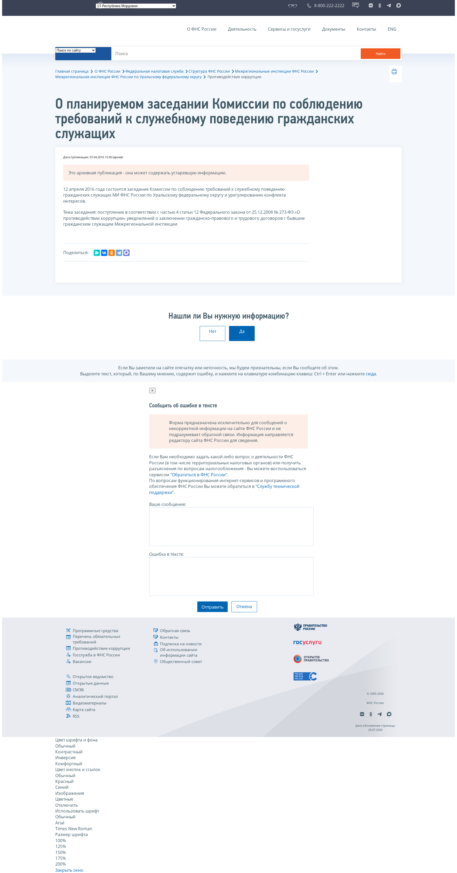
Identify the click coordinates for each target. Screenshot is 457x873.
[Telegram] (119, 253)
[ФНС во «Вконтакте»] (371, 6)
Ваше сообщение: (167, 504)
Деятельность (242, 29)
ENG (392, 29)
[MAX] (126, 253)
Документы (333, 29)
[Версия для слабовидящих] (293, 5)
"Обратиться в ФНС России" (198, 475)
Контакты (366, 29)
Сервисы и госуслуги (289, 29)
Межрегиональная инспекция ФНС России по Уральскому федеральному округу (128, 76)
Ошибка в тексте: (166, 554)
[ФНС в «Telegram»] (389, 6)
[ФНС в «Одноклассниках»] (380, 6)
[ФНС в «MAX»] (398, 6)
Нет (212, 331)
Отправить (212, 607)
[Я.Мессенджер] (97, 253)
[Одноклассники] (111, 253)
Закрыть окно (69, 870)
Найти (380, 54)
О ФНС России (201, 29)
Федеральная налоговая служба (154, 71)
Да (242, 331)
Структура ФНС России (209, 71)
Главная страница (72, 71)
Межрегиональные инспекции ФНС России (274, 71)
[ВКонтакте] (104, 253)
